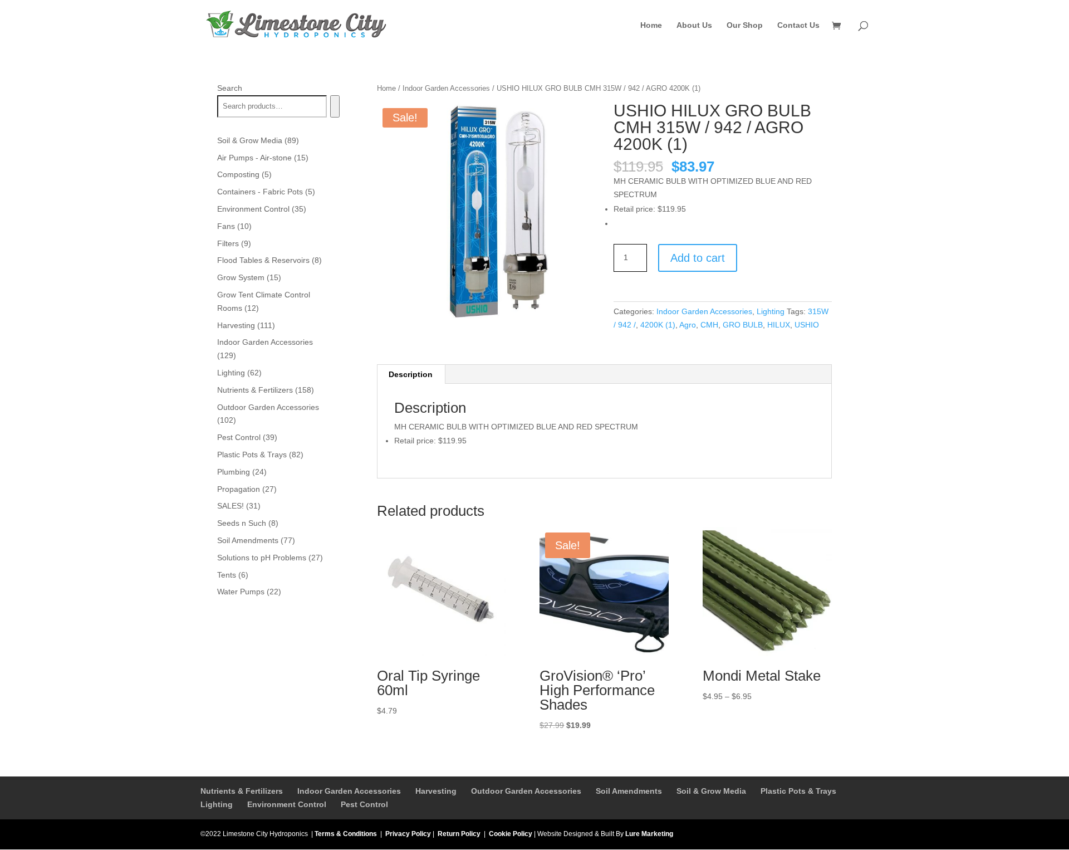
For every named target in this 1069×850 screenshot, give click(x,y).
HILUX (778, 324)
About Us (694, 25)
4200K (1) (657, 324)
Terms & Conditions (346, 834)
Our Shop (745, 25)
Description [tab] (411, 374)
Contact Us (798, 25)
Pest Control (364, 804)
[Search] (335, 106)
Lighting (770, 311)
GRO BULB (743, 324)
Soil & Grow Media (711, 791)
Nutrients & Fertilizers (241, 791)
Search (229, 88)
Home (651, 25)
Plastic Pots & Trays (798, 791)
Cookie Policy (510, 834)
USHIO (807, 324)
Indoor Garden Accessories (446, 88)
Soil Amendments (629, 791)
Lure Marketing (649, 834)
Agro (687, 324)
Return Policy (459, 834)
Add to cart (697, 258)
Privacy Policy (408, 834)
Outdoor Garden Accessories (526, 791)
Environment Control (286, 804)
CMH (709, 324)
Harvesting (436, 791)
